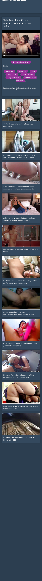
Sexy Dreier (12, 74)
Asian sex (9, 71)
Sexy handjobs (28, 74)
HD (33, 71)
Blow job (22, 71)
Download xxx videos (21, 62)
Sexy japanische (13, 78)
